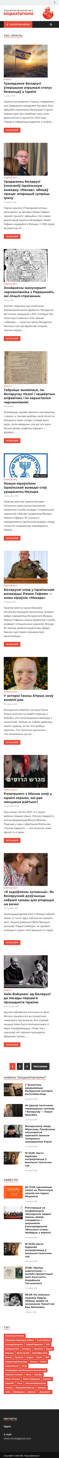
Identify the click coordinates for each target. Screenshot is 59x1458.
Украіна (9, 1387)
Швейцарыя (19, 1391)
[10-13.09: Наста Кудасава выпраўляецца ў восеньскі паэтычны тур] (13, 1154)
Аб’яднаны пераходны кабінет (19, 1340)
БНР (48, 1344)
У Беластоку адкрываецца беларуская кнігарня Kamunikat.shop (39, 1089)
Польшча (47, 1378)
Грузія (39, 1357)
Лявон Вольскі (12, 1365)
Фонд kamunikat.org (25, 1387)
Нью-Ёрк (38, 1374)
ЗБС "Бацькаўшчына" (29, 1455)
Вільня (8, 1357)
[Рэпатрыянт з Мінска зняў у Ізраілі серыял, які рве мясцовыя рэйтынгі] (29, 772)
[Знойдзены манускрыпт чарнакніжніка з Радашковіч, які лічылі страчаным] (29, 266)
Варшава (9, 1352)
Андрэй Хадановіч (34, 1344)
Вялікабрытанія (39, 1352)
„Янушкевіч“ (45, 1391)
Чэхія (7, 1391)
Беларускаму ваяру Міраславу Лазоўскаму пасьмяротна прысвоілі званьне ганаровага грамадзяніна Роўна (40, 1134)
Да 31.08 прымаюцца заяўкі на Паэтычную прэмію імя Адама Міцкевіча (39, 1192)
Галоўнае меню (20, 24)
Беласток (38, 1348)
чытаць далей (11, 129)
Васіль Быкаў (23, 1352)
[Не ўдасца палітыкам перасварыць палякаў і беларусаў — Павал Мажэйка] (13, 1106)
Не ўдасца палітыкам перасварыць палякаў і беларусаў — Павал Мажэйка (39, 1110)
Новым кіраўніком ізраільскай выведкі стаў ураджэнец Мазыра (25, 488)
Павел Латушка (12, 1378)
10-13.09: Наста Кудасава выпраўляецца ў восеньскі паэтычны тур (38, 1159)
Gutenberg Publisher (14, 1335)
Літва (24, 1365)
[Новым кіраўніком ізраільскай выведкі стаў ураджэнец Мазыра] (29, 466)
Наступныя (40, 1066)
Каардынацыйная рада (16, 1361)
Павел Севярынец (31, 1378)
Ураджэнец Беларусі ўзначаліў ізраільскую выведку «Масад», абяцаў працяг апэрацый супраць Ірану (27, 190)
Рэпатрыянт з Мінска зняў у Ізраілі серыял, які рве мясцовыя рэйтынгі (28, 798)
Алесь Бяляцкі (44, 1340)
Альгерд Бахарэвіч (14, 1344)
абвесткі (32, 1391)
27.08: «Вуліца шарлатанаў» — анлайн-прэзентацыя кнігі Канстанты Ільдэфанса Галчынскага (39, 1275)
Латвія (43, 1361)
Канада (33, 1361)
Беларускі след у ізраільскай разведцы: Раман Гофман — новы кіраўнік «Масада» (29, 594)
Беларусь (8, 80)
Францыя (42, 1387)
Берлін (49, 1348)
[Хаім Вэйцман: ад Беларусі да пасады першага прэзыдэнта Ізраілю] (29, 972)
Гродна (29, 1357)
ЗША (47, 1357)
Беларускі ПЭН (12, 1348)
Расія (19, 1383)
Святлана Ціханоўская (35, 1383)
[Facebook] (54, 2)
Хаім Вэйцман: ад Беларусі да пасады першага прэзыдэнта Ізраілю (27, 998)
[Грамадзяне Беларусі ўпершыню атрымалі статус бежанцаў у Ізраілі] (29, 62)
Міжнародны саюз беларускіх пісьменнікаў (25, 1370)
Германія (19, 1357)
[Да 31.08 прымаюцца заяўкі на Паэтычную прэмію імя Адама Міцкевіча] (13, 1188)
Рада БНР (9, 1383)
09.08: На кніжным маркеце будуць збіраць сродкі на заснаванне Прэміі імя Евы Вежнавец (39, 1300)
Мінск (28, 1374)
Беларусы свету (10, 178)
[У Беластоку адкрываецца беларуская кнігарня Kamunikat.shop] (13, 1085)
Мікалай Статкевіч (14, 1374)
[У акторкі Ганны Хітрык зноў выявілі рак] (29, 674)
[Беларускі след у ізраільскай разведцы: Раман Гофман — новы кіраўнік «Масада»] (29, 568)
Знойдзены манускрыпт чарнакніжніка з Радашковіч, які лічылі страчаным (29, 292)
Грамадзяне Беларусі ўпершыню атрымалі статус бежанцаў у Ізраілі (28, 88)
